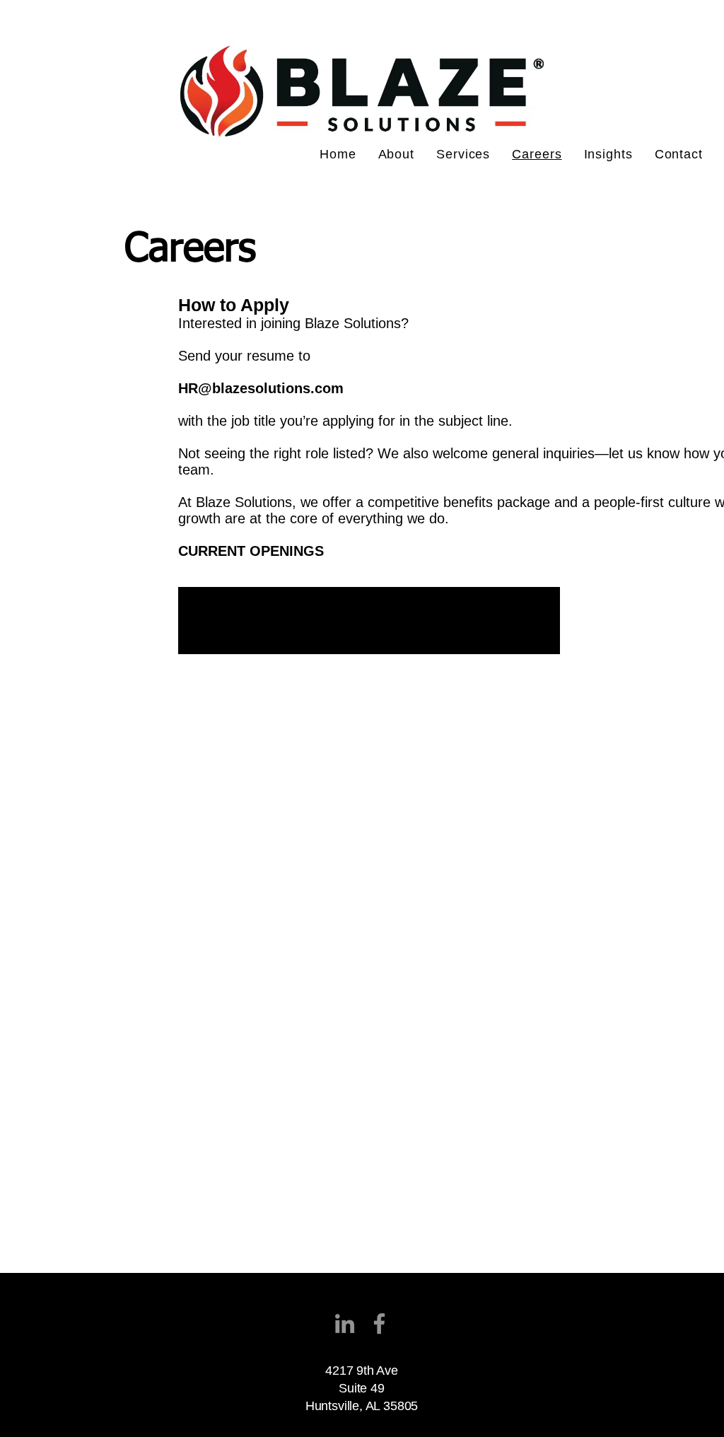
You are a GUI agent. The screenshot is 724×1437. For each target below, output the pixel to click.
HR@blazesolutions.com (261, 388)
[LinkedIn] (344, 1323)
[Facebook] (379, 1323)
